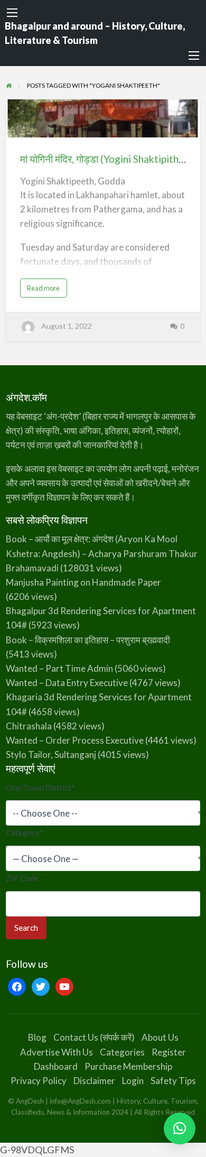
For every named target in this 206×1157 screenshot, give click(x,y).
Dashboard (56, 1066)
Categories (122, 1052)
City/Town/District (40, 787)
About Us (160, 1037)
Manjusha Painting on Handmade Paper (83, 582)
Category (24, 832)
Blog (37, 1037)
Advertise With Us (56, 1052)
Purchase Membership (128, 1066)
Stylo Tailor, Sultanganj (51, 754)
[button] (179, 1128)
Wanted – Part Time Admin (59, 668)
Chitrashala (29, 726)
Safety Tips (173, 1080)
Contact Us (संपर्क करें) (94, 1037)
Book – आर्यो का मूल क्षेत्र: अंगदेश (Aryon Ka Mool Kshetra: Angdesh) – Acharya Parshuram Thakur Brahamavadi (102, 553)
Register (169, 1052)
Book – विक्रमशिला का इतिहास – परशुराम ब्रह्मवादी (88, 639)
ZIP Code (22, 878)
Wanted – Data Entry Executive (67, 682)
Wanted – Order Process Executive (75, 740)
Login (133, 1080)
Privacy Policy (39, 1080)
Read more (47, 290)
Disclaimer (94, 1080)
